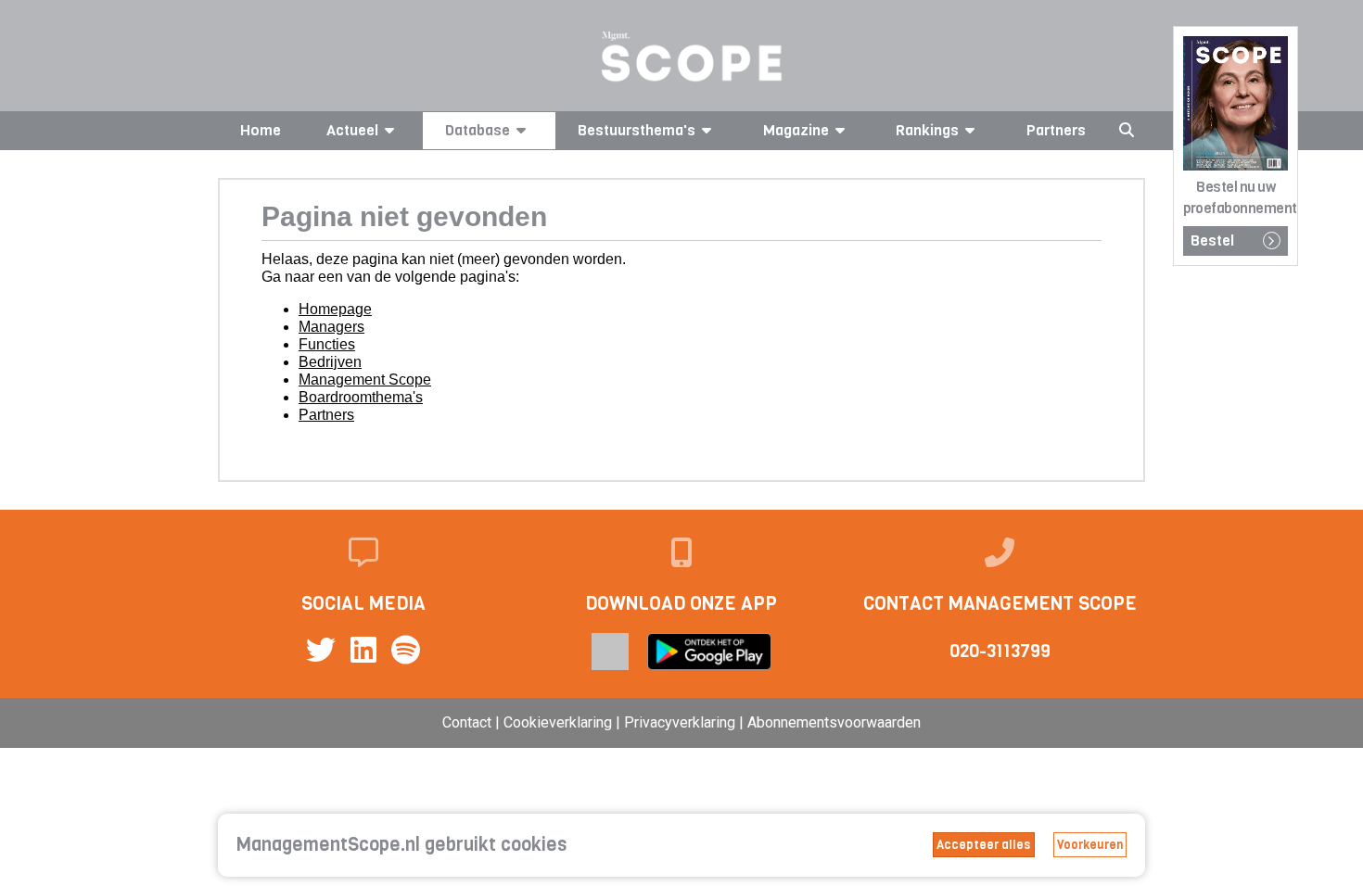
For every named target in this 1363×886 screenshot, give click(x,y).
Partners (1056, 130)
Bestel (1212, 240)
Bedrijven (330, 362)
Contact (466, 722)
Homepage (335, 309)
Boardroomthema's (361, 397)
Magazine (796, 130)
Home (260, 130)
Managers (331, 327)
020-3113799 (1000, 651)
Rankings (927, 130)
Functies (327, 344)
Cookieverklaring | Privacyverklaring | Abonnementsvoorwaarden (712, 722)
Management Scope (365, 379)
